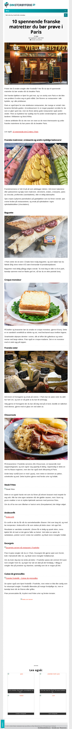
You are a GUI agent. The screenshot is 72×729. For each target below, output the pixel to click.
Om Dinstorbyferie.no (44, 728)
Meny (7, 10)
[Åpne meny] (65, 11)
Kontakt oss (55, 728)
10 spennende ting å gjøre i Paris (25, 132)
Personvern (63, 728)
